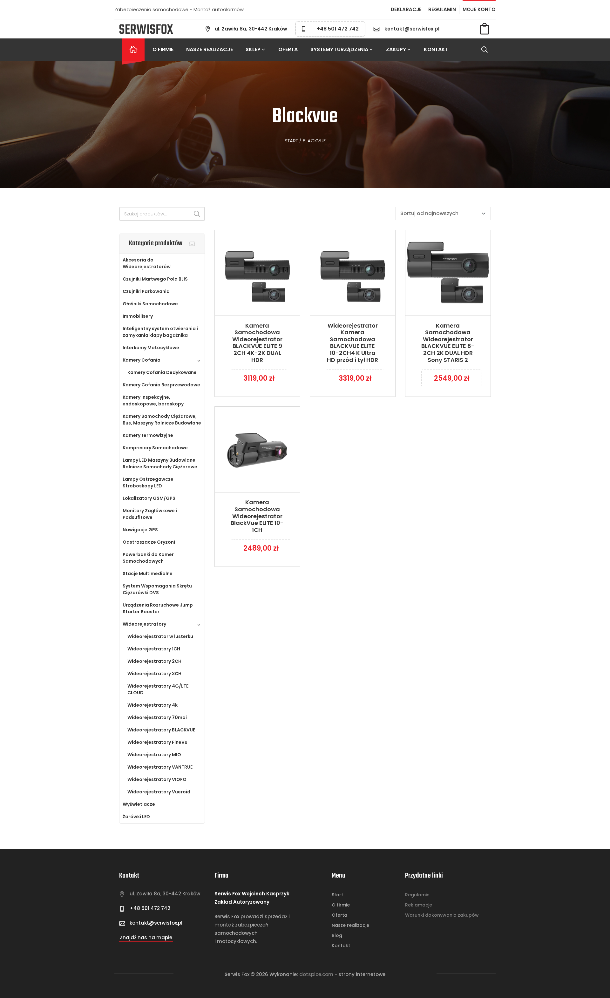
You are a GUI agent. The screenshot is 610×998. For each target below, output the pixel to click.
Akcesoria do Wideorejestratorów (147, 263)
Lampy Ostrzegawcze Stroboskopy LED (148, 482)
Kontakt (436, 49)
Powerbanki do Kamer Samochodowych (148, 557)
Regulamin (417, 895)
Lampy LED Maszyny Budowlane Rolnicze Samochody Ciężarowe (160, 463)
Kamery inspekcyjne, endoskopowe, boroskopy (153, 400)
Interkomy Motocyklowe (151, 347)
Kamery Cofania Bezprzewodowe (161, 385)
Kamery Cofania (141, 360)
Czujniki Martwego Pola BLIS (155, 279)
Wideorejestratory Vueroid (158, 792)
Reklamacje (418, 905)
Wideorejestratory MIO (154, 754)
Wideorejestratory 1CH (153, 649)
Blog (337, 935)
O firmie (162, 49)
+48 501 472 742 (338, 28)
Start (291, 140)
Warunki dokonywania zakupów (442, 915)
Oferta (288, 49)
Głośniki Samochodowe (150, 304)
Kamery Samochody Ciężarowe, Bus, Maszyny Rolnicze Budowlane (162, 419)
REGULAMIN (442, 9)
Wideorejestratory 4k (152, 705)
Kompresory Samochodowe (155, 448)
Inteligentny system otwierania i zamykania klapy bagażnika (160, 331)
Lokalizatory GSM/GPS (149, 498)
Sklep (253, 49)
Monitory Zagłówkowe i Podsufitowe (150, 513)
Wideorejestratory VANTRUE (160, 767)
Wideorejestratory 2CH (154, 661)
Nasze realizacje (209, 49)
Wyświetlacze (139, 804)
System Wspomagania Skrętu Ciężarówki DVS (157, 589)
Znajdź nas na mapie (146, 937)
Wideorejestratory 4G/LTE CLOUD (157, 689)
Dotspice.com (316, 974)
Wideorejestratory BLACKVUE (161, 730)
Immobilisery (138, 316)
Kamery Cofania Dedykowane (162, 372)
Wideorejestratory (144, 624)
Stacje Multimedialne (148, 573)
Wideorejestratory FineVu (157, 742)
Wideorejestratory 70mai (157, 717)
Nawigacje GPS (140, 529)
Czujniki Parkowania (146, 291)
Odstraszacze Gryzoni (149, 542)
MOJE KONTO (479, 9)
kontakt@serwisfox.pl (411, 28)
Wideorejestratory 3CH (154, 673)
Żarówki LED (136, 816)
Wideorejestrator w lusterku (160, 636)
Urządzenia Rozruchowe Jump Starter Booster (158, 608)
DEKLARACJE (406, 9)
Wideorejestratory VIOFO (156, 779)
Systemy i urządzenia (339, 49)
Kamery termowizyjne (148, 435)
